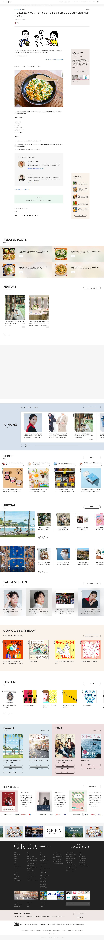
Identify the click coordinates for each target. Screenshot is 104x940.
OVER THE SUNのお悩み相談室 (58, 863)
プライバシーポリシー (78, 930)
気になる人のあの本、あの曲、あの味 (58, 857)
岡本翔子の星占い (82, 856)
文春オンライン (56, 937)
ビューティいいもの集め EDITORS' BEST (31, 875)
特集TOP (41, 854)
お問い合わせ (38, 930)
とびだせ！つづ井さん (69, 860)
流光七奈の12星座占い (82, 858)
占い (94, 2)
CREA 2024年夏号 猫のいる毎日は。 (43, 884)
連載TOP (28, 854)
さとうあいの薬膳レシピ (31, 870)
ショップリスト (13, 772)
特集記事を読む (13, 768)
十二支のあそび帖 (69, 862)
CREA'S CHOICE (17, 876)
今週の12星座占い (82, 860)
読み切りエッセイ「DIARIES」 (71, 858)
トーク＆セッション (76, 2)
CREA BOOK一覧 (92, 786)
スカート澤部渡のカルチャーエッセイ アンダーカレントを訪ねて (71, 869)
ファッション (16, 867)
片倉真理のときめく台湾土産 (32, 858)
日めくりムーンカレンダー (83, 864)
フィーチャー (16, 874)
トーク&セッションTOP (57, 854)
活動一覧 (41, 906)
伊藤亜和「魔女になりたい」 (71, 856)
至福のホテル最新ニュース (31, 865)
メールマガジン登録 (80, 913)
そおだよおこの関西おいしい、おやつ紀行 (32, 868)
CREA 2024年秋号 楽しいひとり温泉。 (43, 881)
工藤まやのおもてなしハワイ (32, 863)
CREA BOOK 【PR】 (17, 906)
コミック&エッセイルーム (86, 2)
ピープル (28, 904)
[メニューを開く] (98, 2)
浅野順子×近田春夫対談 (57, 859)
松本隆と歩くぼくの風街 (57, 861)
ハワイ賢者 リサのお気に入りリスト (32, 861)
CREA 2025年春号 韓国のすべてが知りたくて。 (45, 875)
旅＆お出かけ (16, 858)
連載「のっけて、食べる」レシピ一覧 (22, 189)
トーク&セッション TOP (92, 583)
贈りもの (15, 856)
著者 (28, 906)
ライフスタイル (16, 864)
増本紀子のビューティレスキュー (32, 881)
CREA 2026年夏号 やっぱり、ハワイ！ (43, 857)
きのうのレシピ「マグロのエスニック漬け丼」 (54, 59)
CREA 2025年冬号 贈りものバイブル (43, 878)
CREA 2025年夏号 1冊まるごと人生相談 (43, 872)
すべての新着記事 (17, 854)
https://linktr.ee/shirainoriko (33, 182)
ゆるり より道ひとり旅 (70, 872)
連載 (66, 2)
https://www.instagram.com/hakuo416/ (35, 168)
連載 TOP (92, 457)
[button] (4, 334)
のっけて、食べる (19, 9)
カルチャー (16, 862)
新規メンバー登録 (80, 71)
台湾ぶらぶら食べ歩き (30, 856)
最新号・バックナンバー (18, 904)
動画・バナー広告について (47, 930)
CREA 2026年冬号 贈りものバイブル (43, 864)
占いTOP (92, 683)
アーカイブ (16, 872)
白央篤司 (17, 22)
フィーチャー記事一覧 (92, 288)
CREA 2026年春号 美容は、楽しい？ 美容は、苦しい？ (45, 860)
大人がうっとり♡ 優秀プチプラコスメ (32, 878)
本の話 (62, 937)
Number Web (50, 937)
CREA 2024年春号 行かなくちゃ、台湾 (43, 887)
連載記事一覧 (80, 215)
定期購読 (63, 930)
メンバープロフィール (43, 904)
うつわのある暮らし (30, 872)
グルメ (16, 211)
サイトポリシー (70, 930)
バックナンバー (44, 730)
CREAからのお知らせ (17, 880)
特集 (69, 2)
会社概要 (31, 930)
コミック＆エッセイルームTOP (92, 636)
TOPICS (15, 878)
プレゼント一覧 (75, 81)
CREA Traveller (43, 937)
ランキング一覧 (92, 406)
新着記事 (61, 2)
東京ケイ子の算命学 (82, 862)
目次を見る (13, 765)
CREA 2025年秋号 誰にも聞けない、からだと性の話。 (45, 868)
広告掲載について (56, 930)
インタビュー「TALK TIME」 (71, 864)
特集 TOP (92, 507)
